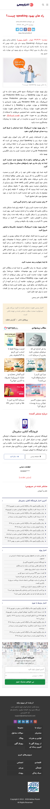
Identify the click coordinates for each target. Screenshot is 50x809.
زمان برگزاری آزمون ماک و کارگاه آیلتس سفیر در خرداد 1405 (26, 530)
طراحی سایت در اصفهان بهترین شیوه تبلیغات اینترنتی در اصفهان (26, 557)
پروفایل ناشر (23, 319)
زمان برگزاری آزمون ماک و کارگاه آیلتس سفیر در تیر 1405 (26, 523)
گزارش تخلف (11, 319)
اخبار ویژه (43, 550)
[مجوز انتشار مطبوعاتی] (33, 787)
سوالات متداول (17, 733)
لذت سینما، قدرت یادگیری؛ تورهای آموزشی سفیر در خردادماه (25, 534)
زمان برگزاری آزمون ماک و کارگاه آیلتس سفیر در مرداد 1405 (26, 513)
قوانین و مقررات (35, 738)
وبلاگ (21, 738)
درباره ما (38, 727)
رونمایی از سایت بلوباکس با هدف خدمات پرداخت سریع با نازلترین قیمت (26, 581)
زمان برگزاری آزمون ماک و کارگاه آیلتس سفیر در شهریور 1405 (25, 506)
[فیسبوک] (31, 721)
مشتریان (38, 733)
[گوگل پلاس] (35, 721)
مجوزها (20, 727)
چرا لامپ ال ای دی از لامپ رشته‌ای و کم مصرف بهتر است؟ (26, 590)
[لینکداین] (23, 721)
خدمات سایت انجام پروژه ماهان (34, 569)
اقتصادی (38, 762)
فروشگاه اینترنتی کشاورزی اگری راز (33, 562)
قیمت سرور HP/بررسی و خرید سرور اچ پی (31, 573)
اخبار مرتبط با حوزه (39, 603)
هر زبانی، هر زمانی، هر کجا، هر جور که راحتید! (30, 576)
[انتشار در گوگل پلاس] (29, 29)
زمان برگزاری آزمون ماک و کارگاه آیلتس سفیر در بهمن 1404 (26, 541)
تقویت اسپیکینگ (13, 115)
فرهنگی (38, 767)
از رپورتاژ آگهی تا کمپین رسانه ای (35, 745)
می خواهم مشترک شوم (25, 681)
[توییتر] (27, 721)
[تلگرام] (19, 721)
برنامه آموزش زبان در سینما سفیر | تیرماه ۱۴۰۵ (29, 527)
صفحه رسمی (35, 456)
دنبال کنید (13, 456)
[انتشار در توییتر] (21, 29)
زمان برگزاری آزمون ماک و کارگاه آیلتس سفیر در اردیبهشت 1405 (24, 537)
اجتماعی (20, 762)
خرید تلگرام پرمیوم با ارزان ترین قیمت (32, 586)
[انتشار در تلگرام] (17, 29)
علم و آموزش (42, 491)
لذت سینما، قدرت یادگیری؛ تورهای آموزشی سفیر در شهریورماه (24, 509)
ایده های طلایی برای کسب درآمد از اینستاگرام (30, 566)
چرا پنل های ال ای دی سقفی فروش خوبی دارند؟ (29, 594)
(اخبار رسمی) (22, 39)
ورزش (21, 767)
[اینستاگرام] (15, 721)
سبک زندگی (36, 773)
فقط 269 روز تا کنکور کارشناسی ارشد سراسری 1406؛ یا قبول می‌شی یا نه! (25, 617)
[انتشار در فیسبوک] (25, 29)
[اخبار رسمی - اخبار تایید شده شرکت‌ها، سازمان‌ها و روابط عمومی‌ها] (25, 4)
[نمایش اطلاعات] (25, 477)
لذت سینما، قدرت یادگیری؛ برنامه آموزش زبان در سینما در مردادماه (26, 518)
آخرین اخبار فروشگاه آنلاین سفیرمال (32, 500)
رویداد (20, 773)
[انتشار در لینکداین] (33, 29)
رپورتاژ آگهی (18, 743)
